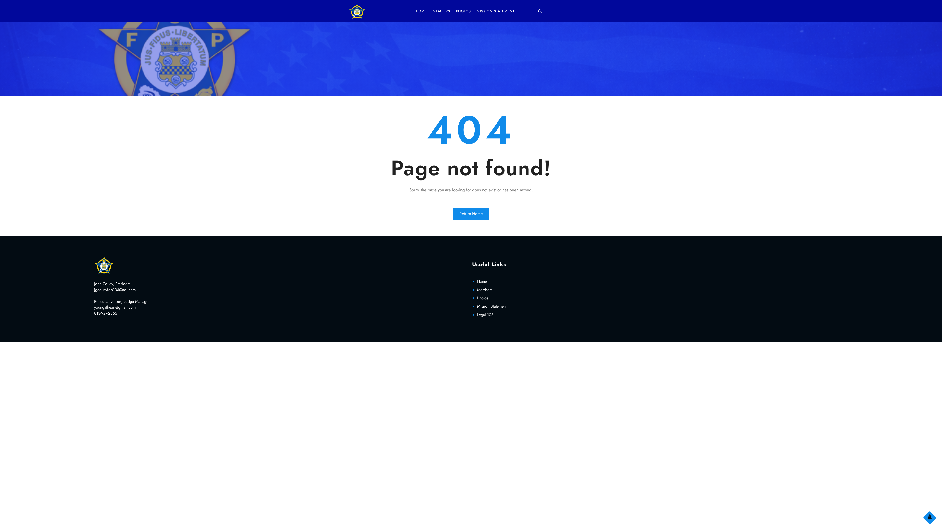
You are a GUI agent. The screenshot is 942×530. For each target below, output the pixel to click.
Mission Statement (492, 306)
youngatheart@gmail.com (115, 307)
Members (484, 289)
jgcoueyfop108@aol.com (115, 289)
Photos (482, 298)
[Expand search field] (540, 11)
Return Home (471, 214)
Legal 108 (485, 315)
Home (482, 281)
